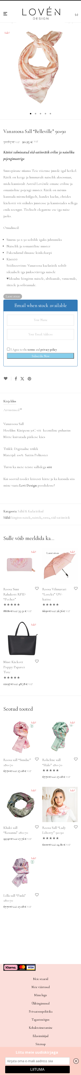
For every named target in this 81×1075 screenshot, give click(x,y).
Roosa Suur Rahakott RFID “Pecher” (14, 594)
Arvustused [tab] (12, 409)
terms (31, 350)
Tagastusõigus (41, 1020)
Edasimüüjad (40, 1036)
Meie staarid (40, 979)
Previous (4, 67)
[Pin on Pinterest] (30, 379)
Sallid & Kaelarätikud (30, 511)
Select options (10, 611)
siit (49, 467)
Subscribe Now (41, 356)
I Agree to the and (33, 350)
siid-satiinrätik (60, 518)
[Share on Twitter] (22, 379)
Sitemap (41, 1044)
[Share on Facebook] (16, 379)
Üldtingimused (41, 1003)
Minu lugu (40, 995)
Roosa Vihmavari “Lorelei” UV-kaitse (54, 594)
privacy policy (48, 350)
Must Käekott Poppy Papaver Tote (14, 667)
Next (77, 67)
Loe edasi (46, 611)
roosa (46, 518)
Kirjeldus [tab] (9, 401)
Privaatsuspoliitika (40, 1011)
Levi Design (28, 485)
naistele (36, 518)
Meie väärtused (41, 987)
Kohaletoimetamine (40, 1028)
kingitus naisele (21, 518)
